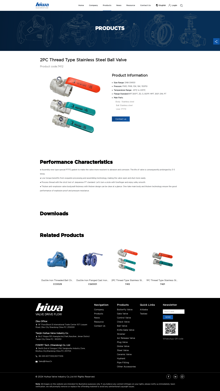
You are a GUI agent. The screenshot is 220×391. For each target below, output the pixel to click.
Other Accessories (126, 366)
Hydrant (121, 358)
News (118, 5)
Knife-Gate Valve (125, 330)
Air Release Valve (126, 338)
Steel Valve (123, 350)
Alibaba (144, 309)
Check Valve (123, 322)
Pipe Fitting (123, 362)
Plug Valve (122, 342)
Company (93, 5)
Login (174, 5)
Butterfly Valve (125, 309)
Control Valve (124, 318)
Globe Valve (123, 346)
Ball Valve (122, 326)
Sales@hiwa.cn (45, 361)
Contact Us (145, 5)
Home (81, 5)
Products (107, 5)
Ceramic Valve (124, 354)
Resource (130, 5)
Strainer (121, 334)
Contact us (120, 119)
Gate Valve (122, 313)
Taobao (143, 313)
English (162, 5)
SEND (168, 317)
